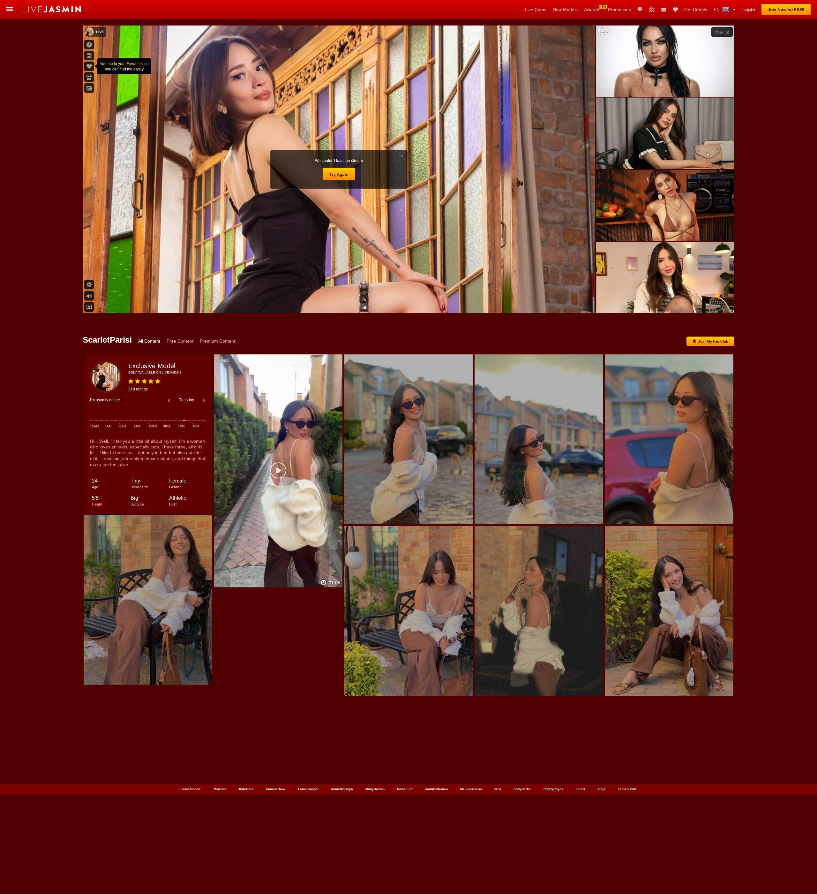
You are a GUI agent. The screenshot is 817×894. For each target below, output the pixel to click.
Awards (591, 9)
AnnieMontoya (342, 789)
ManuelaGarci (471, 789)
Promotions (619, 9)
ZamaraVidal (628, 789)
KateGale (246, 789)
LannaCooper (308, 789)
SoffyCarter (522, 789)
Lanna (580, 789)
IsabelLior (405, 789)
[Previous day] (168, 400)
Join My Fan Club (713, 341)
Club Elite (639, 9)
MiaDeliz (220, 789)
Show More (665, 302)
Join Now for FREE (786, 9)
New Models (565, 9)
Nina (497, 789)
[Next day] (204, 400)
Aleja (601, 789)
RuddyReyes (553, 789)
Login (748, 9)
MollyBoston (375, 789)
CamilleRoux (276, 789)
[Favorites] (675, 9)
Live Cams (535, 9)
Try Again (339, 174)
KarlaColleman (436, 789)
